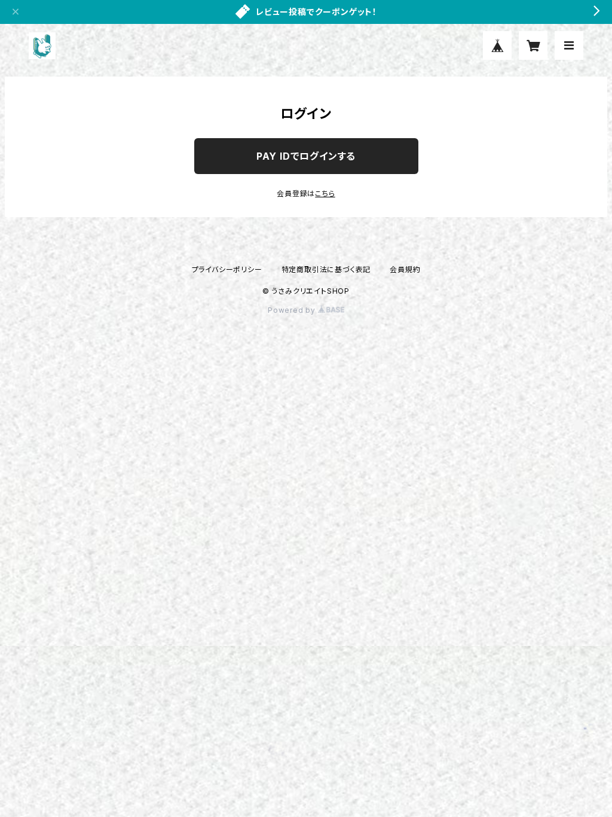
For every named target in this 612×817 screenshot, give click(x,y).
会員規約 (405, 269)
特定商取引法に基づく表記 (326, 269)
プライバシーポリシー (227, 269)
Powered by (293, 310)
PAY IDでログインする (306, 156)
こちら (325, 193)
